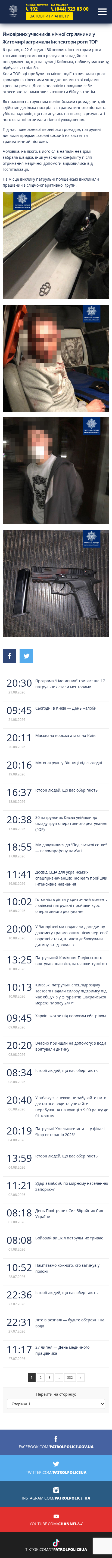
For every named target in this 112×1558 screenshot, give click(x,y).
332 (70, 1377)
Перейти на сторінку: (56, 1394)
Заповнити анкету (49, 16)
